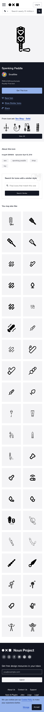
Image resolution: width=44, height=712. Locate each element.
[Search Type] (6, 11)
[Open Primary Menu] (4, 5)
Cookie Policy (27, 700)
